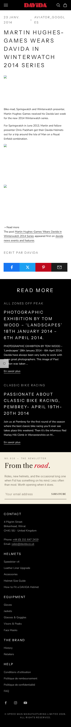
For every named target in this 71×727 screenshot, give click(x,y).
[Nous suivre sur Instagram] (15, 703)
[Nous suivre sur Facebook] (6, 703)
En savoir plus (12, 371)
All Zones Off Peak (24, 303)
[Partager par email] (59, 267)
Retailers (9, 654)
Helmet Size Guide (15, 581)
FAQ (6, 691)
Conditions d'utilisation (17, 672)
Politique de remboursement (20, 678)
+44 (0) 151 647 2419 (25, 539)
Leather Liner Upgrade (17, 568)
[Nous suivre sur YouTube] (25, 703)
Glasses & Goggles (15, 617)
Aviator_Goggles (49, 19)
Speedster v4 (11, 562)
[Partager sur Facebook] (12, 267)
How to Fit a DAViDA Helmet (21, 587)
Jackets (8, 611)
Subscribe (58, 494)
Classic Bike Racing (24, 385)
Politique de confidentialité (19, 685)
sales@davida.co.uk (23, 544)
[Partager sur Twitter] (27, 267)
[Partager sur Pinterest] (43, 267)
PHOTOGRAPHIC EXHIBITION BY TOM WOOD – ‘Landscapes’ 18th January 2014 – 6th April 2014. (33, 325)
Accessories (11, 574)
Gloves (8, 605)
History (8, 648)
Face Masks (10, 630)
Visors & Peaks (13, 624)
